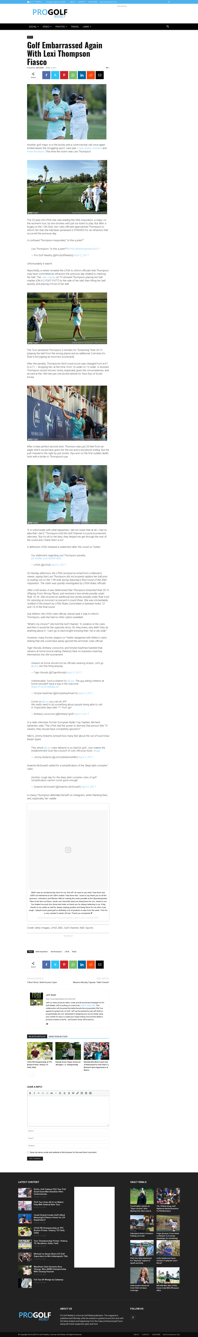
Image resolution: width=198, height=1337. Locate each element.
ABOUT (72, 2)
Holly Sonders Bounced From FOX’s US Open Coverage (139, 1288)
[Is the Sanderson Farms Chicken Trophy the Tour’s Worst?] (168, 1248)
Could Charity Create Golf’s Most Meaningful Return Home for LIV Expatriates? (49, 1217)
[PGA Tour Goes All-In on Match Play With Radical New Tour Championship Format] (25, 1205)
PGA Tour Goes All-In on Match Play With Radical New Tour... (48, 1203)
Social (33, 26)
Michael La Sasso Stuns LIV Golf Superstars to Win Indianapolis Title (51, 1255)
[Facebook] (169, 2)
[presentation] (30, 1093)
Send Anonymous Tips (108, 2)
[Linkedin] (82, 75)
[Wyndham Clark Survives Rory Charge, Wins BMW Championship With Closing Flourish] (25, 1270)
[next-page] (33, 1075)
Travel (75, 26)
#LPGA (71, 248)
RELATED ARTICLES (37, 1037)
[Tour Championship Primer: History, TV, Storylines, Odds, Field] (25, 1244)
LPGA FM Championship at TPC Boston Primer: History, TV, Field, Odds (39, 1064)
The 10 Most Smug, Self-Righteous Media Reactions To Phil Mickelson (167, 1208)
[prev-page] (28, 1075)
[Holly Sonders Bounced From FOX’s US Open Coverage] (142, 1275)
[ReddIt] (91, 75)
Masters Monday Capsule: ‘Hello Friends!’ (91, 982)
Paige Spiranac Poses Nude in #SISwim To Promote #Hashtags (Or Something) (168, 1235)
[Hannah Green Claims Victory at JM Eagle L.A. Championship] (68, 1051)
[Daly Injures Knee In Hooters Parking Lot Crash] (142, 1223)
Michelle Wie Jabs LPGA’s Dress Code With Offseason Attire (168, 1288)
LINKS (86, 26)
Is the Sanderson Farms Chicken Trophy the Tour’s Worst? (167, 1260)
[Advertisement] (122, 14)
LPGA (67, 952)
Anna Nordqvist (35, 151)
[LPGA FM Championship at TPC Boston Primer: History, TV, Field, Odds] (40, 1051)
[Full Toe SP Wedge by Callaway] (25, 1283)
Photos (60, 26)
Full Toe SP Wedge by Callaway (48, 1279)
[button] (167, 27)
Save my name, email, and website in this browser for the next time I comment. (63, 1152)
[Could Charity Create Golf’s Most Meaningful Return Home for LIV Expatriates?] (25, 1218)
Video (46, 26)
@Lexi (34, 666)
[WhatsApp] (73, 75)
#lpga (97, 750)
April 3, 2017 (59, 564)
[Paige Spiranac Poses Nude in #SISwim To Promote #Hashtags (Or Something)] (168, 1223)
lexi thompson (56, 952)
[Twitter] (55, 75)
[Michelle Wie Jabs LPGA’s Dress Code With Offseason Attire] (168, 1275)
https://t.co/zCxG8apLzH (45, 686)
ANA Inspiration (42, 952)
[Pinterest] (64, 75)
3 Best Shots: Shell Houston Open (42, 982)
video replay (48, 277)
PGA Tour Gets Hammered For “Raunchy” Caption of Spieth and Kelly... (141, 1260)
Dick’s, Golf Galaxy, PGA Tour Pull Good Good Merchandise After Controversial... (50, 1191)
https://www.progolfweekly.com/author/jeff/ (61, 999)
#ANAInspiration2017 (87, 248)
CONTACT (82, 2)
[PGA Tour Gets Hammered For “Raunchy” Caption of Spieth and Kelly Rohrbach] (142, 1248)
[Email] (100, 75)
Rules (74, 952)
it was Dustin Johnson (89, 148)
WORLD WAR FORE (87, 1005)
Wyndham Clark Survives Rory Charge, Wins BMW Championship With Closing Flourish (50, 1269)
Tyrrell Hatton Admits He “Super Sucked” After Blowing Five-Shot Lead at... (141, 1208)
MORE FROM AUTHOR (58, 1037)
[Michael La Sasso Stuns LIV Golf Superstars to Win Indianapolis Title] (25, 1257)
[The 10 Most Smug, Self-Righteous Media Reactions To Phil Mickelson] (168, 1196)
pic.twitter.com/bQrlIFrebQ (46, 558)
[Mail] (48, 1024)
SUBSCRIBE (92, 2)
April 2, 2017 (81, 255)
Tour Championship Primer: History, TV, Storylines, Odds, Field (51, 1242)
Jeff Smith (40, 68)
